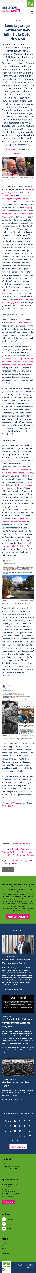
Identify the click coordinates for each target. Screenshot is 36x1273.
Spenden (8, 1201)
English (4, 1251)
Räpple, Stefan (19, 855)
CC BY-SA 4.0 (7, 806)
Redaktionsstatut (7, 1246)
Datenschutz (30, 1267)
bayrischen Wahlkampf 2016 (20, 322)
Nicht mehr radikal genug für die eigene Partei (16, 960)
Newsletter (5, 1253)
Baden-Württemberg (23, 849)
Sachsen (13, 863)
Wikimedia (15, 803)
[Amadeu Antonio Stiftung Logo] (6, 1264)
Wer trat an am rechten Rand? (15, 1082)
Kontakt (4, 1248)
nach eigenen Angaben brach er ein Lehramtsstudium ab (18, 192)
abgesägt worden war (11, 460)
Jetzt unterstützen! (18, 916)
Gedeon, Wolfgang (10, 852)
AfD (11, 849)
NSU (9, 855)
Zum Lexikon (18, 1146)
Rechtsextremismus (21, 843)
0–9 (6, 1121)
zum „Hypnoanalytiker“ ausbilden (16, 198)
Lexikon (4, 1243)
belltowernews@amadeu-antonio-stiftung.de (16, 1164)
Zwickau (30, 855)
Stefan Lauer (9, 149)
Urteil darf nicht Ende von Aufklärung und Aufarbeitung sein (17, 1021)
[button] (3, 1269)
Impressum (30, 1270)
